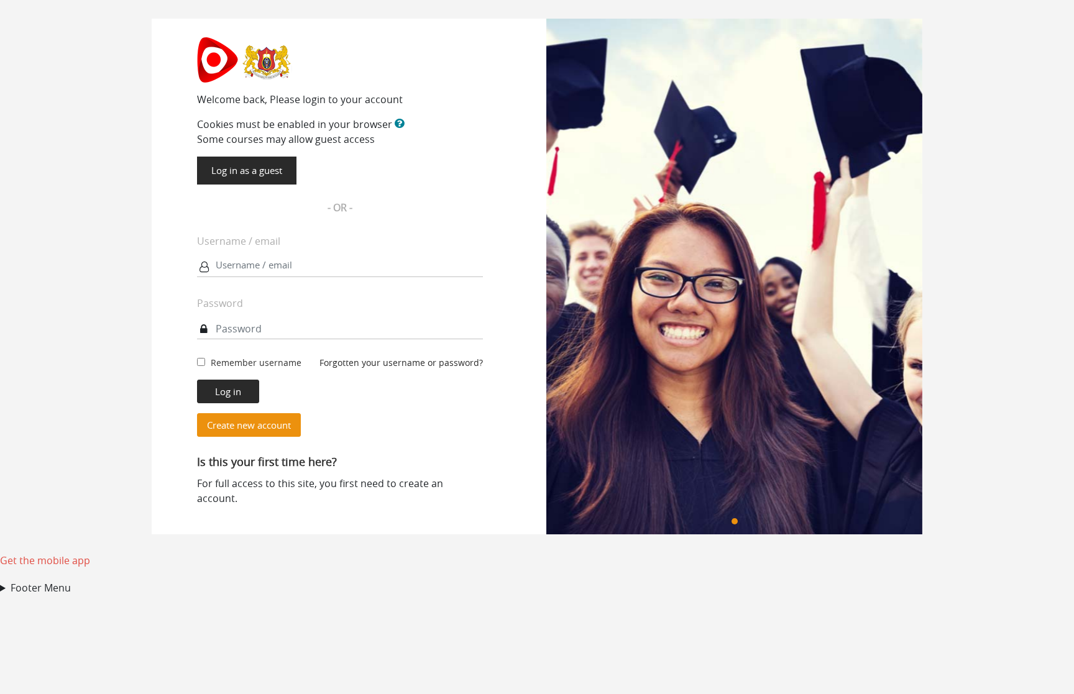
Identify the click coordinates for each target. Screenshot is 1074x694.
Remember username (256, 362)
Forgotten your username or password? (401, 362)
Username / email (238, 241)
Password (220, 303)
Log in (228, 391)
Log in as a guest (246, 170)
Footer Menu (41, 588)
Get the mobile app (45, 560)
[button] (402, 124)
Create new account (249, 425)
